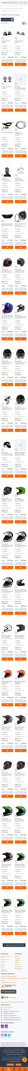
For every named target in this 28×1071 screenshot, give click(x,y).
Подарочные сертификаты (4, 970)
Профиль (25, 1070)
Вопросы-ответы (5, 959)
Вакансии (3, 961)
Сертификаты (18, 966)
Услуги (2, 967)
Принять (18, 1064)
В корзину (7, 64)
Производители (19, 968)
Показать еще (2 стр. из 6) (15, 945)
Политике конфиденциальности (11, 1056)
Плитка (23, 23)
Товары (8, 1069)
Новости (3, 965)
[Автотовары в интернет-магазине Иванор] (5, 3)
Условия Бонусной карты (5, 957)
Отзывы (17, 962)
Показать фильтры (6, 19)
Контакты (17, 956)
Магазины (17, 958)
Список (26, 23)
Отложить (5, 48)
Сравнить (5, 46)
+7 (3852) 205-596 (7, 1007)
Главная (1, 8)
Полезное (17, 960)
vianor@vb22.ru (6, 1009)
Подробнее (10, 1064)
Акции (2, 963)
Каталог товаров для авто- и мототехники (13, 8)
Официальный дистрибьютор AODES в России (12, 1002)
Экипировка (4, 10)
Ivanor (2, 1028)
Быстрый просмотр (3, 38)
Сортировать (4, 23)
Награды (17, 964)
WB (6, 1028)
